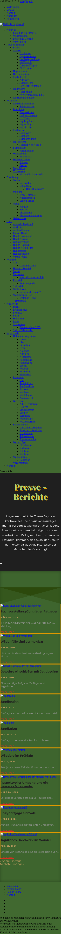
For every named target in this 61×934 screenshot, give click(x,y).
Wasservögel (19, 442)
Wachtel (24, 368)
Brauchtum (18, 109)
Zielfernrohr (26, 212)
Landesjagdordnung (30, 59)
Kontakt (11, 12)
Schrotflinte (25, 186)
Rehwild (17, 280)
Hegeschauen (20, 71)
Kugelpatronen (27, 197)
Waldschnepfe (20, 457)
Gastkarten (25, 53)
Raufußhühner (20, 424)
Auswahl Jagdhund (23, 224)
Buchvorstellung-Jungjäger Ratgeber (29, 611)
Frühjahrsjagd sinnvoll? (18, 813)
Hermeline (18, 318)
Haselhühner (26, 433)
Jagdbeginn (9, 701)
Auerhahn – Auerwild (31, 427)
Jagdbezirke (26, 91)
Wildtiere (11, 259)
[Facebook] (7, 903)
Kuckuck (24, 353)
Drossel (23, 339)
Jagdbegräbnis (27, 121)
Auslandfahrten (21, 230)
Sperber (23, 412)
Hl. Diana (25, 118)
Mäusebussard (27, 409)
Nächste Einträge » (12, 864)
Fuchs (16, 315)
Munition (17, 191)
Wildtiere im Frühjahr (16, 755)
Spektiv (23, 209)
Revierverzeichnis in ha (32, 94)
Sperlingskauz (27, 386)
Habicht (24, 406)
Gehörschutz (19, 218)
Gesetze (17, 50)
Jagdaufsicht (19, 77)
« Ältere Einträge (10, 860)
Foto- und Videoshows (24, 32)
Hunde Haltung (21, 244)
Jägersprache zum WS (31, 292)
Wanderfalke (26, 418)
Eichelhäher (26, 345)
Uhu (22, 380)
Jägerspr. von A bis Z (30, 144)
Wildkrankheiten (21, 159)
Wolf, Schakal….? (22, 295)
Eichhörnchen (20, 309)
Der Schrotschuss (35, 189)
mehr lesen (7, 631)
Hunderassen (19, 250)
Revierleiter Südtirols (30, 85)
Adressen (24, 80)
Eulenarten (18, 377)
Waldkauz (25, 392)
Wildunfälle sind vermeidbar (21, 641)
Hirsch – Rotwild (22, 268)
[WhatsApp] (7, 900)
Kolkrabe (24, 351)
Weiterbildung (20, 35)
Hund (9, 221)
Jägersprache (19, 141)
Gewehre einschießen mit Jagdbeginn (29, 671)
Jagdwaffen (25, 183)
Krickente (25, 451)
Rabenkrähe (26, 359)
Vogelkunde (13, 333)
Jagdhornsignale (28, 138)
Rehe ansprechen (28, 283)
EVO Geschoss (27, 194)
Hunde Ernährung (22, 236)
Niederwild (12, 303)
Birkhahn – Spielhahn (31, 430)
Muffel (16, 271)
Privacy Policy (14, 889)
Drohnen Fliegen (28, 65)
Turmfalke (25, 415)
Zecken (23, 165)
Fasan (23, 348)
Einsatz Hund (20, 233)
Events (16, 47)
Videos (10, 10)
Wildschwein (19, 289)
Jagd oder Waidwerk (23, 103)
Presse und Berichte (23, 38)
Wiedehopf (25, 374)
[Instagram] (7, 909)
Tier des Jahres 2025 (30, 327)
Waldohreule (26, 395)
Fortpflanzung (27, 150)
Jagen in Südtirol (15, 44)
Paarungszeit (19, 147)
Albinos (24, 162)
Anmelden (12, 15)
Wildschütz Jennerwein (31, 174)
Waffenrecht (26, 62)
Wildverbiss (26, 156)
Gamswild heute (28, 265)
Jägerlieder (25, 133)
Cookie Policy (14, 891)
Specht (23, 365)
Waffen (16, 180)
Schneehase (19, 324)
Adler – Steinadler (29, 404)
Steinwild (18, 286)
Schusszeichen (27, 106)
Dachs (16, 306)
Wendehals (25, 371)
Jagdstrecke (25, 127)
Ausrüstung (12, 177)
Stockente (25, 454)
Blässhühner (26, 445)
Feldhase (17, 312)
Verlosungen (13, 7)
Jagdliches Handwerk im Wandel (25, 840)
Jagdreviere (19, 88)
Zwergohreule (27, 398)
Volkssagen (19, 171)
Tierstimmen (19, 300)
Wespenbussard (27, 421)
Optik (16, 203)
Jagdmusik (18, 130)
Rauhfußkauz (26, 383)
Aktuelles (11, 29)
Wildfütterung (20, 153)
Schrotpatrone (27, 200)
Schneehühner (27, 436)
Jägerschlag (25, 124)
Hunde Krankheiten (23, 247)
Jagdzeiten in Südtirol (24, 97)
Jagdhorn (24, 136)
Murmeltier (18, 274)
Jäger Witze (19, 168)
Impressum (12, 886)
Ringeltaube (26, 362)
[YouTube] (7, 906)
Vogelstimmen (20, 462)
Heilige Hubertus (28, 115)
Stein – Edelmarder (23, 330)
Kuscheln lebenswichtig (32, 277)
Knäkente (24, 448)
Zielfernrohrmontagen (31, 215)
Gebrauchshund (21, 242)
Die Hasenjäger (21, 74)
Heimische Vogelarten (24, 336)
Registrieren (13, 18)
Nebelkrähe (25, 356)
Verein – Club (20, 256)
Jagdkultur (8, 728)
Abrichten (18, 227)
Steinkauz (25, 389)
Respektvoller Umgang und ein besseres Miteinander (24, 784)
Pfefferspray (26, 68)
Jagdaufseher (26, 82)
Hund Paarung (20, 239)
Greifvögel (18, 401)
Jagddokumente (28, 56)
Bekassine (25, 459)
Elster (22, 342)
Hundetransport (21, 253)
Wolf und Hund (28, 297)
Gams (16, 262)
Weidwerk (12, 100)
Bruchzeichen (27, 112)
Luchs (16, 321)
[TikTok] (7, 912)
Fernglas (24, 206)
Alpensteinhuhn (28, 439)
